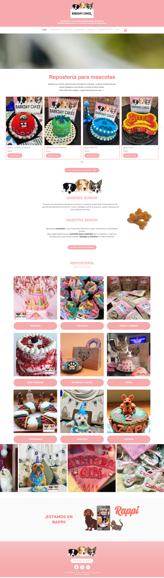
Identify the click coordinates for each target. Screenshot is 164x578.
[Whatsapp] (88, 567)
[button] (125, 30)
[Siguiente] (161, 128)
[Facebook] (76, 567)
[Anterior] (3, 128)
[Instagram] (82, 567)
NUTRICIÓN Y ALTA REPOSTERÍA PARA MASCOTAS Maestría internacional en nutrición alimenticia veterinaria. (82, 22)
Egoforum (96, 572)
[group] (82, 127)
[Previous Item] (3, 468)
